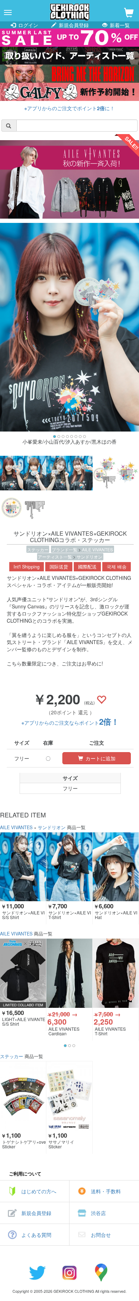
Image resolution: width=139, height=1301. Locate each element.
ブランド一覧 (65, 549)
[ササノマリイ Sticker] (69, 1095)
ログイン (27, 25)
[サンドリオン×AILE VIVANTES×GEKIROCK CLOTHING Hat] (116, 866)
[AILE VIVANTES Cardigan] (69, 973)
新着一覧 (119, 25)
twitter (37, 1272)
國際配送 (87, 566)
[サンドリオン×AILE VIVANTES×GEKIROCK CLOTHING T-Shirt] (69, 866)
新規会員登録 (73, 25)
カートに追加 (99, 758)
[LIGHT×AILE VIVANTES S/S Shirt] (23, 973)
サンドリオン (89, 556)
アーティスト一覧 (55, 556)
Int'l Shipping (27, 566)
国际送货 (59, 566)
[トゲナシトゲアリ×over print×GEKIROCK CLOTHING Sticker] (23, 1095)
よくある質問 (36, 1234)
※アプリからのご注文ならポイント (70, 722)
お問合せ (101, 1234)
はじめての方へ (38, 1191)
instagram (69, 1272)
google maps (101, 1272)
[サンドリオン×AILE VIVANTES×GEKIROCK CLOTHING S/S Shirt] (23, 866)
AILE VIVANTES (97, 549)
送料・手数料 (106, 1191)
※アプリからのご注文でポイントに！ (69, 108)
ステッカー (37, 549)
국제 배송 (117, 566)
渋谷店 (98, 1212)
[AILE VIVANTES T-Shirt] (116, 973)
